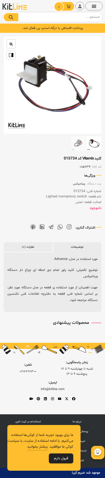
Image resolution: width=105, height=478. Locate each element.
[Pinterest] (38, 398)
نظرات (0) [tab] (28, 247)
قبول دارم (61, 458)
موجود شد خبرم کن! (86, 472)
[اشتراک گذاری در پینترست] (33, 227)
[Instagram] (52, 398)
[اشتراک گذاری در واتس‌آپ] (60, 227)
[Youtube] (59, 398)
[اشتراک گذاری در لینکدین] (42, 227)
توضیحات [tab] (77, 247)
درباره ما (77, 422)
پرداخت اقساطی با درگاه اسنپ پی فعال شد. (52, 28)
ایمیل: (52, 382)
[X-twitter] (66, 398)
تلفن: (28, 365)
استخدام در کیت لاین (28, 422)
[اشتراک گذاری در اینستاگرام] (69, 227)
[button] (94, 6)
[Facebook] (73, 398)
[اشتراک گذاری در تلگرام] (51, 227)
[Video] (31, 398)
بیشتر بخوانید (37, 446)
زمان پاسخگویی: (77, 362)
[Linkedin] (45, 398)
